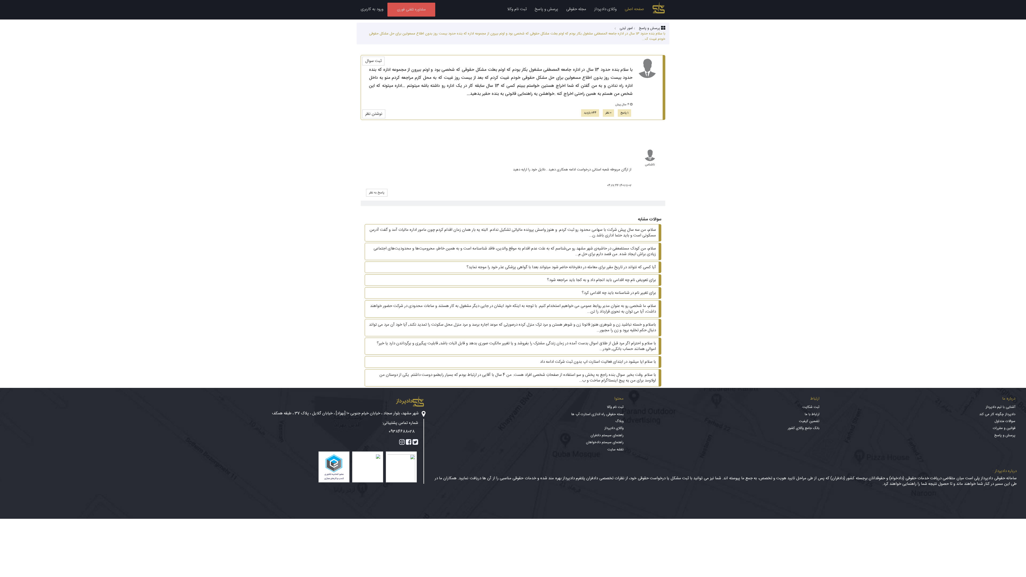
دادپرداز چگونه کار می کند (997, 414)
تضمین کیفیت (809, 421)
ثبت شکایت (810, 407)
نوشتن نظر (373, 114)
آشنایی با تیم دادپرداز (1000, 407)
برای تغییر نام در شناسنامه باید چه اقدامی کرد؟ (619, 293)
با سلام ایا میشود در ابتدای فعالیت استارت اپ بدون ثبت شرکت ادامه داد (598, 361)
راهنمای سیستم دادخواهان (605, 442)
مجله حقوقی (576, 9)
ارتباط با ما (812, 414)
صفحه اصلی (634, 9)
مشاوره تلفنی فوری (411, 9)
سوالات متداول (1004, 421)
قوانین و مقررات (1004, 428)
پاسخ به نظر (376, 192)
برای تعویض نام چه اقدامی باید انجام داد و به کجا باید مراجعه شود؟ (601, 280)
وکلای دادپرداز (605, 9)
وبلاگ (619, 421)
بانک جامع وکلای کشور (803, 428)
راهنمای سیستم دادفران (607, 435)
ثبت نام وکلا (517, 9)
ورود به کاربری (372, 9)
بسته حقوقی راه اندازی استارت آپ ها (597, 414)
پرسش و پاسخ (546, 9)
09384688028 (402, 431)
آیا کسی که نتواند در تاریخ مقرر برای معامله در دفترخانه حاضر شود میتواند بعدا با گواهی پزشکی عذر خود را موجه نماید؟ (561, 267)
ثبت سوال (373, 61)
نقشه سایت (615, 450)
